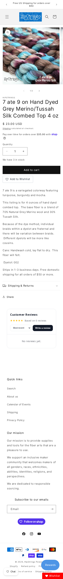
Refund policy (28, 566)
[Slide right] (39, 91)
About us (12, 396)
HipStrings (29, 562)
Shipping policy (43, 571)
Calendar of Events (19, 404)
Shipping (7, 128)
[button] (7, 17)
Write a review (42, 328)
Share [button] (10, 296)
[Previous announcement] (6, 4)
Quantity (7, 144)
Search (11, 388)
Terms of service (23, 571)
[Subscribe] (52, 509)
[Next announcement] (56, 4)
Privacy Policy (15, 420)
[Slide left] (24, 91)
